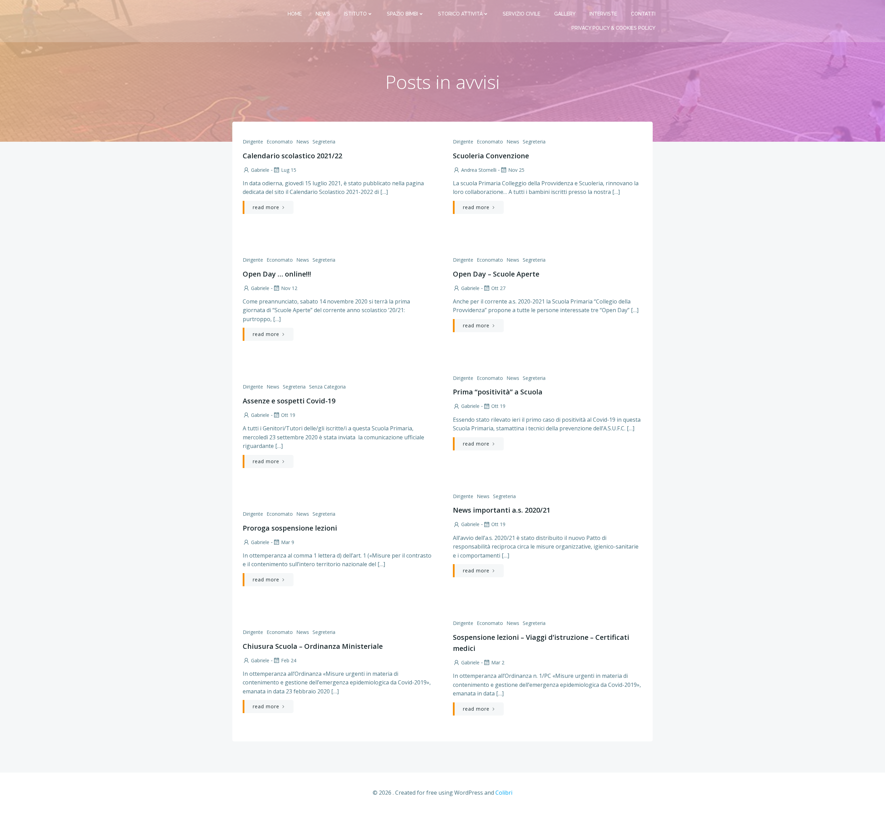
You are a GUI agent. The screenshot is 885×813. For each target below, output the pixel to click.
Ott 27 (498, 288)
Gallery (565, 14)
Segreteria (324, 141)
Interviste (603, 14)
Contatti (643, 14)
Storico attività (460, 14)
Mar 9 (287, 542)
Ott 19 (498, 406)
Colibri (503, 792)
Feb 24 (288, 660)
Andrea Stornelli (478, 170)
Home (295, 14)
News (323, 14)
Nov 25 (516, 170)
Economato (280, 141)
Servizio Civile (521, 14)
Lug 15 (288, 170)
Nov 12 (289, 288)
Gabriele (260, 170)
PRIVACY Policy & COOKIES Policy (613, 28)
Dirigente (253, 141)
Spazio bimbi (402, 14)
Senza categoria (327, 386)
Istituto (355, 14)
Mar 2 (497, 662)
